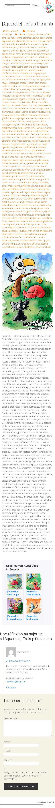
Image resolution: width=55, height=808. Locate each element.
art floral (6, 57)
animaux (6, 44)
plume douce (45, 185)
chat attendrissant (40, 76)
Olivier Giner (30, 169)
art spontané (39, 60)
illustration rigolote (20, 137)
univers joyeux (43, 240)
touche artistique (24, 224)
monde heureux (15, 156)
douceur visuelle (36, 111)
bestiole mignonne (18, 70)
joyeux (15, 150)
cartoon (31, 70)
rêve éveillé (41, 198)
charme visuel (8, 76)
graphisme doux (22, 124)
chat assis (25, 76)
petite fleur (26, 185)
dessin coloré (45, 105)
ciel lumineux (43, 86)
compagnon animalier (32, 89)
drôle (47, 111)
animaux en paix (9, 47)
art (10, 53)
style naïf (36, 218)
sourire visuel (38, 214)
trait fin (31, 230)
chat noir (30, 79)
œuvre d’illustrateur (26, 246)
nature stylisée (9, 166)
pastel (5, 172)
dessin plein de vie (23, 108)
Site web (8, 760)
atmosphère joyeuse (20, 63)
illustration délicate (11, 134)
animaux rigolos (18, 50)
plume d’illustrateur (11, 189)
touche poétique (10, 230)
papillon (48, 169)
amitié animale (8, 37)
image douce (37, 140)
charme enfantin (20, 73)
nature (45, 160)
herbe (21, 127)
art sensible (26, 60)
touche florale (39, 224)
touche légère (8, 227)
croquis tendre (24, 102)
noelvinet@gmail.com (16, 681)
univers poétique (40, 243)
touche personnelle (42, 227)
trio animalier (42, 230)
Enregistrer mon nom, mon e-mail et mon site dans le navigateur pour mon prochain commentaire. (25, 775)
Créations (30, 31)
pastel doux (14, 172)
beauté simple (37, 63)
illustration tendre (38, 137)
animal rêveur (32, 41)
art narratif (40, 57)
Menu (36, 6)
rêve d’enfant (29, 198)
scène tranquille (16, 211)
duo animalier (8, 115)
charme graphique (37, 73)
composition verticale (20, 95)
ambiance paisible (42, 34)
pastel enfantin (28, 172)
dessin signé (38, 108)
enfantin (12, 121)
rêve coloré (16, 198)
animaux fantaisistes (28, 47)
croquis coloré (9, 102)
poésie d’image (35, 189)
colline (5, 89)
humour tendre (16, 131)
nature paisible (41, 163)
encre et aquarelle (35, 118)
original (40, 169)
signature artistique (34, 211)
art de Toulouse (32, 53)
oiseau (36, 166)
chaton (23, 82)
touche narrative (24, 227)
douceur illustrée (20, 111)
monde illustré (30, 156)
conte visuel (37, 95)
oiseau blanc (17, 169)
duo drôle (20, 115)
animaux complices (40, 44)
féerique (29, 121)
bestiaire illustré (15, 66)
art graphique (17, 57)
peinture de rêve (36, 176)
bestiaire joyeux (31, 66)
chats (25, 86)
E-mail (7, 751)
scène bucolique (9, 205)
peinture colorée (20, 176)
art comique (18, 53)
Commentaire (11, 718)
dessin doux (7, 108)
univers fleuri (31, 237)
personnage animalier (38, 182)
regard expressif (17, 195)
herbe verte (30, 127)
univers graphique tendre (24, 240)
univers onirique (9, 243)
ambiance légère (25, 34)
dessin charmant (30, 105)
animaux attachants (20, 44)
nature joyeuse (26, 163)
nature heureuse (10, 163)
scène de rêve (25, 205)
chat (18, 76)
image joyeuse (17, 144)
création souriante (36, 98)
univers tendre (9, 246)
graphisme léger (9, 127)
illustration (43, 131)
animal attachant (24, 37)
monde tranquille (33, 160)
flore (11, 124)
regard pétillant (33, 195)
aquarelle (31, 50)
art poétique (14, 60)
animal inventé (18, 41)
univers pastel (24, 243)
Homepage (7, 34)
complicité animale (10, 92)
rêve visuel (17, 201)
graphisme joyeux (39, 124)
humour (40, 127)
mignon (33, 150)
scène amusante (39, 201)
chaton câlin (33, 82)
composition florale (29, 92)
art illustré (29, 57)
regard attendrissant (33, 192)
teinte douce (26, 221)
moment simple (17, 153)
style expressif (24, 218)
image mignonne (33, 144)
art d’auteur (46, 53)
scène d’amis (39, 205)
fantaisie (21, 121)
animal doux (39, 37)
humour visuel (31, 131)
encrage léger (18, 118)
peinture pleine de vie (30, 179)
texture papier (8, 224)
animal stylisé (46, 41)
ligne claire (24, 150)
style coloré (11, 218)
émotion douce (33, 115)
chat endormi (19, 79)
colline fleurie (15, 89)
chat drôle (7, 79)
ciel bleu (32, 86)
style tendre (13, 221)
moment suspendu (34, 153)
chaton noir (16, 86)
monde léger (18, 160)
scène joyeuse (36, 208)
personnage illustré (11, 185)
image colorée (23, 140)
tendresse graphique (43, 221)
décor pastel (8, 105)
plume (35, 185)
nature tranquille (24, 166)
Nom (7, 741)
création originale (18, 98)
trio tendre (17, 234)
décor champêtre (40, 102)
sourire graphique (22, 214)
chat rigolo (40, 79)
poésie (24, 189)
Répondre (11, 687)
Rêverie (26, 201)
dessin (18, 105)
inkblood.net (29, 147)
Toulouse (23, 230)
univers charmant (31, 234)
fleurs (37, 121)
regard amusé (16, 192)
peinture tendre (19, 182)
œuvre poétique (43, 246)
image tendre (16, 147)
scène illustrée (21, 208)
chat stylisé (14, 82)
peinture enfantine (10, 179)
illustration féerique (30, 134)
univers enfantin (16, 237)
